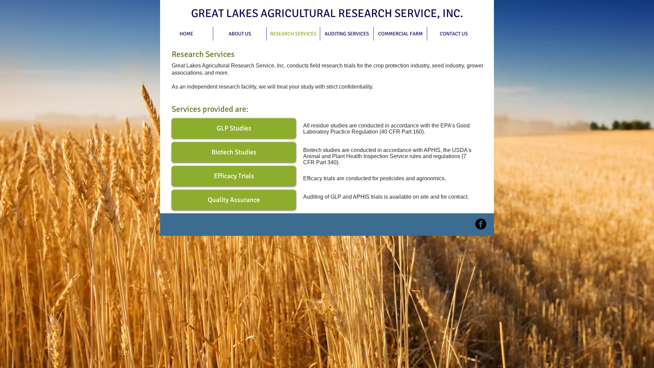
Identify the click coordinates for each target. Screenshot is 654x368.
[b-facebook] (480, 224)
